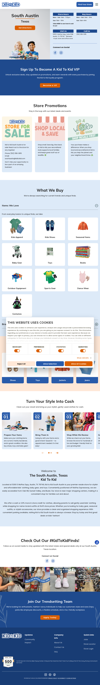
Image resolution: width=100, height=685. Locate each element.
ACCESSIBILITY (62, 678)
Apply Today (50, 617)
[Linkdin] (50, 674)
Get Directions (25, 28)
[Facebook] (54, 674)
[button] (97, 5)
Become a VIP (50, 85)
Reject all (21, 364)
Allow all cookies (78, 364)
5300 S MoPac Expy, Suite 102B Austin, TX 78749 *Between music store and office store (63, 36)
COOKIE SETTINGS (71, 678)
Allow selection (50, 364)
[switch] (39, 350)
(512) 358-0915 (81, 34)
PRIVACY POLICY (52, 678)
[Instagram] (45, 674)
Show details (83, 358)
